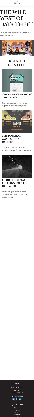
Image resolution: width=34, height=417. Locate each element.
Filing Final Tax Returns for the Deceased (14, 183)
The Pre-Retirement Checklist (17, 96)
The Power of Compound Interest (12, 139)
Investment (17, 410)
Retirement (17, 408)
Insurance (17, 414)
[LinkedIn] (20, 399)
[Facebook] (13, 399)
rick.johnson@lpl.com (17, 396)
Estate (17, 412)
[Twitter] (17, 399)
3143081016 (19, 387)
